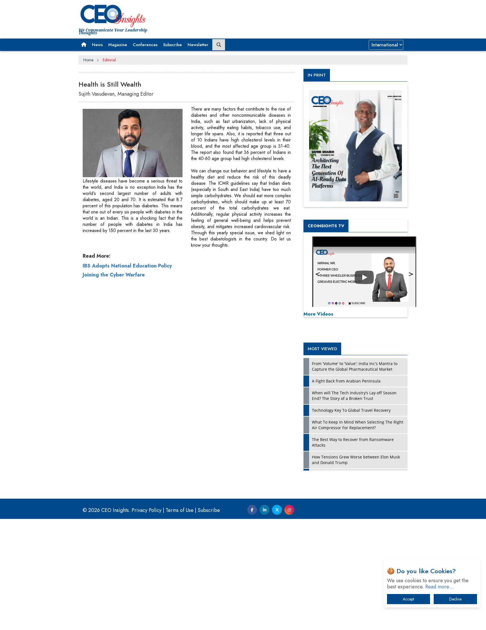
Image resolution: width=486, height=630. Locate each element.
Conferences (145, 45)
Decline (455, 599)
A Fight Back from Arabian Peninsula (346, 381)
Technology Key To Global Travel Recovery (351, 410)
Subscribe (172, 45)
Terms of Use (180, 510)
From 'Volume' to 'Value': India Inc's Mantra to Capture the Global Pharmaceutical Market (354, 366)
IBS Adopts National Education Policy (127, 265)
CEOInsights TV (326, 226)
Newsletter (198, 45)
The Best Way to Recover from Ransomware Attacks (353, 442)
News (97, 45)
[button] (83, 45)
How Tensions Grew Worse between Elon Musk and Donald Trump (356, 459)
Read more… (439, 586)
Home (88, 60)
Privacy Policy (146, 510)
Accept (408, 599)
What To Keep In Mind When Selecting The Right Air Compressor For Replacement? (357, 424)
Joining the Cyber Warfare (114, 274)
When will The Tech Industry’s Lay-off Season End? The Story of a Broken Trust (354, 395)
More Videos (318, 313)
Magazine (117, 45)
